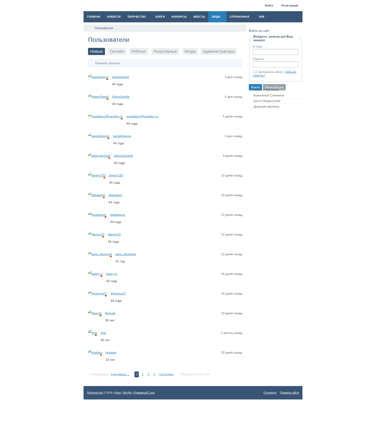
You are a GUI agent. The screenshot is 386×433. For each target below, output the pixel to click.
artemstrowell (123, 155)
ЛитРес (127, 392)
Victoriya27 (118, 293)
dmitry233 (116, 175)
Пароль (258, 59)
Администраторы (219, 51)
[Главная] (87, 28)
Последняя (166, 374)
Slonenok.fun (95, 392)
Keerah (110, 313)
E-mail (257, 46)
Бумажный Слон (144, 392)
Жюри (190, 51)
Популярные (165, 51)
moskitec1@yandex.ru (142, 116)
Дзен (118, 392)
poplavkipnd (120, 77)
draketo (111, 352)
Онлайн (117, 51)
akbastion (115, 195)
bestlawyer (117, 214)
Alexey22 (114, 234)
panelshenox (122, 136)
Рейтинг (139, 51)
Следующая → (120, 374)
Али (103, 333)
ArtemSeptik (120, 96)
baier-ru (111, 274)
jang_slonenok (125, 254)
